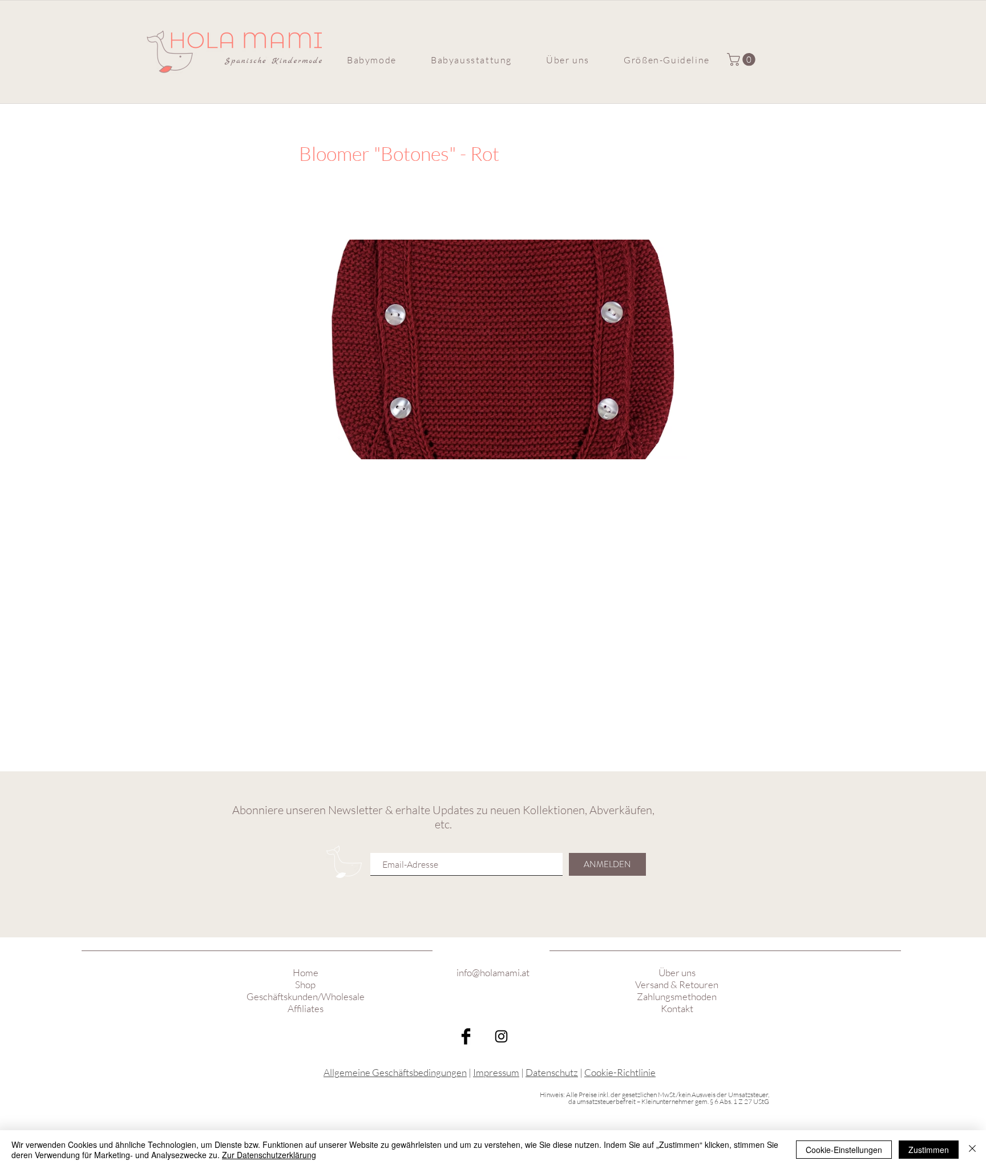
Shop (305, 984)
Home (305, 972)
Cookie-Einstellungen (844, 1149)
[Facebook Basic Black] (466, 1036)
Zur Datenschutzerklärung (269, 1154)
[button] (372, 60)
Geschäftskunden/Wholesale (305, 996)
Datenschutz (552, 1072)
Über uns (677, 972)
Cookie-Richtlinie (620, 1072)
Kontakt (677, 1008)
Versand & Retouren (676, 984)
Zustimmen (928, 1149)
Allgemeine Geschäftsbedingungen (395, 1072)
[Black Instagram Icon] (501, 1036)
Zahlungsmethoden (677, 996)
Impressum (496, 1072)
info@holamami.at (493, 972)
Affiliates (306, 1008)
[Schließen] (972, 1149)
